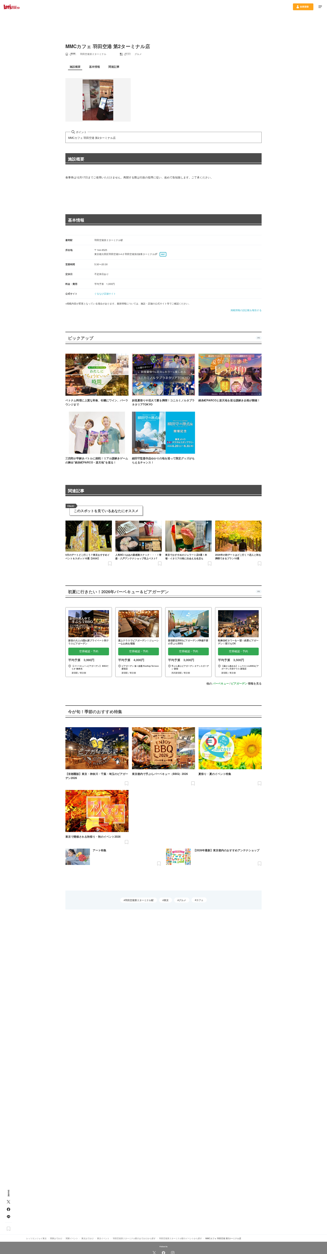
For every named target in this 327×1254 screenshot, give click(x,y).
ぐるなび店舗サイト (105, 293)
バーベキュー (221, 683)
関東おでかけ (56, 1238)
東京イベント (103, 1238)
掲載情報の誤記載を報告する (246, 310)
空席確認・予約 (88, 651)
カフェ (199, 900)
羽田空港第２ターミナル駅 (139, 900)
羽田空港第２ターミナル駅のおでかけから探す (134, 1238)
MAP (163, 254)
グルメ (182, 900)
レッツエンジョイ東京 (36, 1238)
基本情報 (76, 220)
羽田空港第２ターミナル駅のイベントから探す (180, 1238)
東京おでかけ (87, 1238)
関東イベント (72, 1238)
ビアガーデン (239, 683)
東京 (166, 900)
